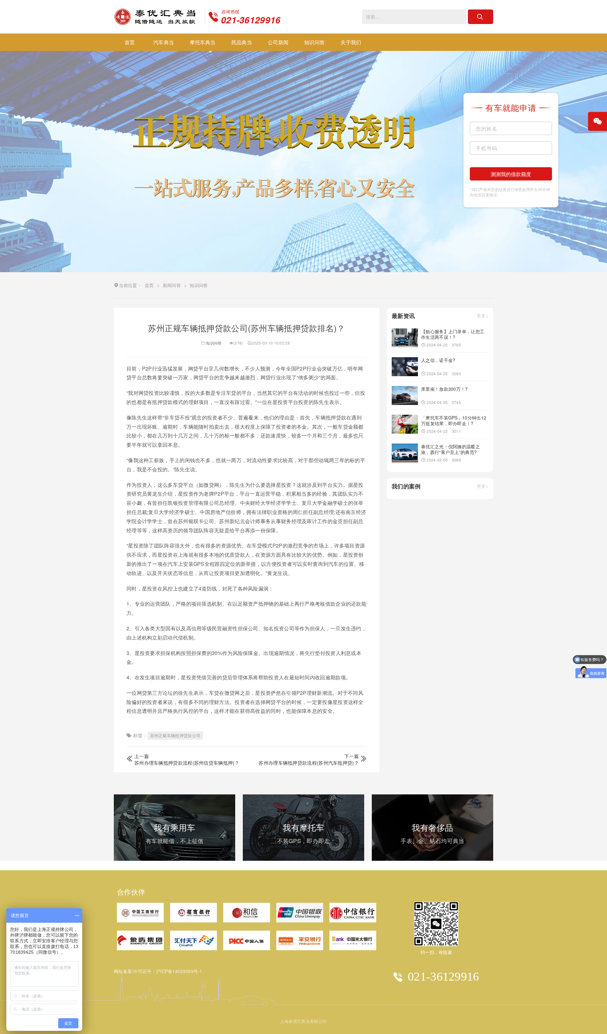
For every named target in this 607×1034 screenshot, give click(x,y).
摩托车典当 (203, 42)
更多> (482, 316)
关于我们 (350, 42)
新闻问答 (172, 285)
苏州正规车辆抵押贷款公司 (175, 735)
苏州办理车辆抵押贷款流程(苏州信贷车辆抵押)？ (186, 762)
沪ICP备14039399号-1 (179, 971)
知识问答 (314, 42)
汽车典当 (163, 42)
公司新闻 (278, 42)
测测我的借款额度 (511, 174)
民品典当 (241, 42)
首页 (130, 42)
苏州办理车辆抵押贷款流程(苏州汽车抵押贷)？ (309, 762)
